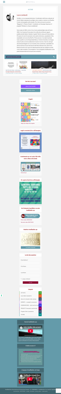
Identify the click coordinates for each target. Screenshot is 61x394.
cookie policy (45, 391)
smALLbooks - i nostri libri (20, 70)
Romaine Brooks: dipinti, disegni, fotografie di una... (42, 71)
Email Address (24, 260)
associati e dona (30, 90)
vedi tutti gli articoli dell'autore (13, 56)
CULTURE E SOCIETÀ (37, 70)
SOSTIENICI (22, 391)
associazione (16, 391)
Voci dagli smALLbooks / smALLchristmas (13, 71)
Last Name (23, 272)
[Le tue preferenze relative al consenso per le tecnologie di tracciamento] (1, 295)
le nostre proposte (30, 247)
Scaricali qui (23, 172)
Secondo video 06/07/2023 (27, 222)
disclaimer (32, 391)
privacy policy (38, 391)
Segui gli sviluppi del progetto (28, 123)
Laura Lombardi (18, 73)
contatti (27, 391)
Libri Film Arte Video (10, 70)
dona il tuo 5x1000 (30, 86)
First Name (23, 266)
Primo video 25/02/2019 (26, 219)
